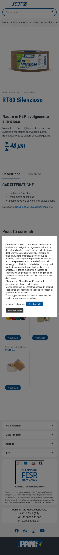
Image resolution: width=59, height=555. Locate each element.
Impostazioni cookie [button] (15, 304)
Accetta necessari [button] (15, 310)
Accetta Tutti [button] (34, 303)
